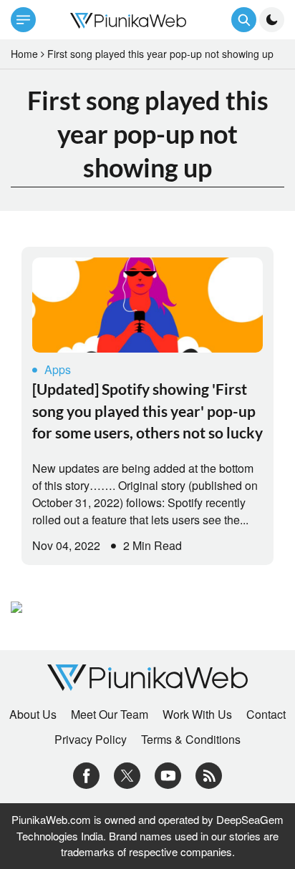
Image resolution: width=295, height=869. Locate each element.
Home (24, 53)
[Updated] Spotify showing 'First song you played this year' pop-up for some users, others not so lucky (147, 410)
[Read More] (147, 305)
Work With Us (197, 714)
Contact (266, 714)
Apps (57, 369)
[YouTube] (168, 774)
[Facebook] (86, 774)
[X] (127, 774)
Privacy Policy (90, 739)
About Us (33, 714)
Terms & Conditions (191, 739)
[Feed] (208, 774)
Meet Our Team (109, 714)
